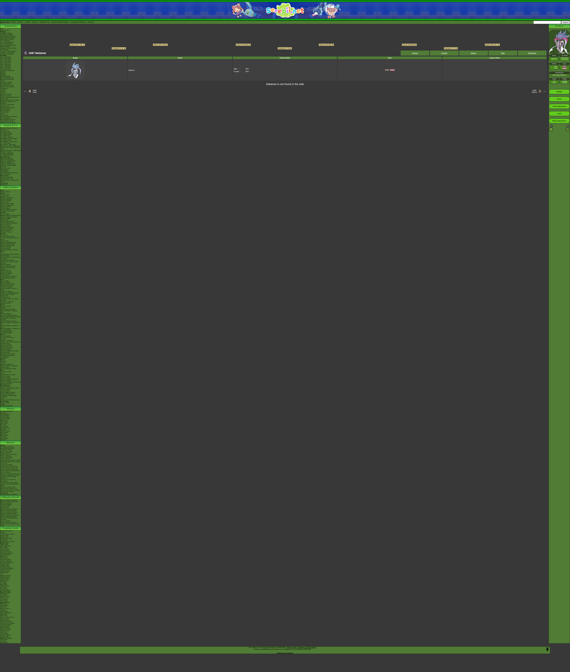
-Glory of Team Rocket (7, 617)
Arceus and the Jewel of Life (9, 467)
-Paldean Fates (5, 571)
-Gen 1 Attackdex (5, 57)
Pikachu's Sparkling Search (8, 516)
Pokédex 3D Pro (5, 297)
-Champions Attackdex (7, 70)
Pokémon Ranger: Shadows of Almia (9, 326)
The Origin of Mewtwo (7, 447)
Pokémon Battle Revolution (8, 321)
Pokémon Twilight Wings (7, 161)
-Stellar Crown (4, 565)
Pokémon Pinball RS (6, 348)
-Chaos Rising (4, 549)
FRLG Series (4, 426)
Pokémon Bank (5, 255)
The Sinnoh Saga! (5, 140)
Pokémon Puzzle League (7, 374)
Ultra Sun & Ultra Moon (7, 236)
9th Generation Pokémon (7, 119)
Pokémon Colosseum (6, 340)
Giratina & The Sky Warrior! (8, 466)
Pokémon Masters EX (7, 205)
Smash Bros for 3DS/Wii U (8, 276)
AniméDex (3, 129)
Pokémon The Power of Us (8, 488)
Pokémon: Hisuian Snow (7, 164)
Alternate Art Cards (6, 538)
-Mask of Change (5, 629)
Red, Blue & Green (6, 371)
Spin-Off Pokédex (5, 76)
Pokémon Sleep (5, 208)
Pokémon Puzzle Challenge (8, 365)
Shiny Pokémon (5, 156)
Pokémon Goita (5, 403)
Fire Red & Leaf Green (7, 337)
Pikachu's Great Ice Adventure (9, 515)
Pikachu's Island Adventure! (8, 512)
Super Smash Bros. (6, 383)
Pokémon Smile (5, 226)
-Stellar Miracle (4, 626)
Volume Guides (5, 419)
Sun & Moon (4, 235)
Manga (10, 408)
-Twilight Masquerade (6, 568)
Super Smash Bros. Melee (8, 368)
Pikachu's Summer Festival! (9, 509)
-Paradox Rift (4, 572)
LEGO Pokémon (5, 109)
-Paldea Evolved (5, 577)
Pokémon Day (4, 106)
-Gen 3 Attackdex (5, 60)
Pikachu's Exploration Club (8, 513)
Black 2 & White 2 (5, 282)
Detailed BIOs (4, 416)
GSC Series (3, 423)
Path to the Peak (5, 168)
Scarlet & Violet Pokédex (60, 22)
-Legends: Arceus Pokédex (8, 48)
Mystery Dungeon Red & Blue (9, 351)
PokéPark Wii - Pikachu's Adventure (8, 318)
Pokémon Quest (5, 248)
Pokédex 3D (4, 296)
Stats (503, 53)
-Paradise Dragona (6, 624)
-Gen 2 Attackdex (5, 58)
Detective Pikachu (5, 247)
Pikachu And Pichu (6, 503)
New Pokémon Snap (6, 229)
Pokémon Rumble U (6, 287)
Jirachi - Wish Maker (6, 457)
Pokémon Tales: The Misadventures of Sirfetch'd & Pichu (9, 180)
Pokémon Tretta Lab (6, 285)
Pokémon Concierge (6, 177)
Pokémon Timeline (6, 94)
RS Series (3, 425)
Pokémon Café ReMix (7, 203)
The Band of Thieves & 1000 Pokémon (9, 262)
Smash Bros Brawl (6, 333)
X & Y (2, 252)
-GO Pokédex (4, 49)
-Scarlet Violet (4, 578)
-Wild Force (3, 632)
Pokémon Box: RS (6, 346)
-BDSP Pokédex (5, 46)
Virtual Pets (3, 397)
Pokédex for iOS (5, 303)
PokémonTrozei (5, 352)
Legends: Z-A (4, 196)
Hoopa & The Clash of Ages (9, 482)
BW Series (3, 434)
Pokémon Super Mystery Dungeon (7, 268)
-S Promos (3, 641)
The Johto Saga (5, 135)
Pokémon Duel (4, 275)
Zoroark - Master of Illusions (9, 469)
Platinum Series (5, 431)
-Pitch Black (4, 547)
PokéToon (3, 167)
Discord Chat (4, 115)
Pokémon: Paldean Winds (8, 165)
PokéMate (3, 358)
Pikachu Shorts (10, 497)
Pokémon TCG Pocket (7, 211)
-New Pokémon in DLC (7, 121)
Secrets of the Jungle (6, 491)
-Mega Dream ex (5, 608)
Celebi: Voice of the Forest (8, 454)
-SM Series (3, 581)
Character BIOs (5, 414)
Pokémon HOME (5, 218)
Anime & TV (10, 125)
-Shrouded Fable (5, 566)
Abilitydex (3, 75)
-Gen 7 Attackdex (5, 66)
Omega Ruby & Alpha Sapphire (9, 254)
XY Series (3, 437)
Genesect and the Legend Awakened (8, 477)
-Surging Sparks (5, 564)
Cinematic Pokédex (6, 82)
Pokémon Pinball (5, 377)
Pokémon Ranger (5, 349)
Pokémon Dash (5, 343)
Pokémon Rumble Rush (7, 244)
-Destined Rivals (5, 559)
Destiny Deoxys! (5, 459)
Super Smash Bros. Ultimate (9, 250)
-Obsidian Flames (5, 575)
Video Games (10, 187)
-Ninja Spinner (4, 605)
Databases (11, 26)
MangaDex (3, 413)
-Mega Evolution (5, 555)
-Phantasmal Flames (6, 553)
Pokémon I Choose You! (7, 487)
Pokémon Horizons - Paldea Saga (10, 150)
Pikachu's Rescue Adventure (9, 501)
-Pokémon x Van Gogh (7, 104)
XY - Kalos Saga (5, 143)
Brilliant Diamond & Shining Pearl (10, 215)
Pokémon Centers (5, 95)
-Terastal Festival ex (6, 621)
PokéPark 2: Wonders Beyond (9, 293)
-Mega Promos (4, 593)
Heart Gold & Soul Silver (7, 309)
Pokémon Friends (5, 200)
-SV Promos (4, 595)
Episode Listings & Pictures (8, 128)
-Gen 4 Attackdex (5, 61)
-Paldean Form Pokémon (7, 122)
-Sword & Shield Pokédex (8, 45)
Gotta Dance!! (4, 507)
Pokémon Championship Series (9, 97)
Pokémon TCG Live (6, 232)
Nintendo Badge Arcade (7, 278)
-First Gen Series (5, 590)
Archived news (4, 30)
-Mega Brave (4, 611)
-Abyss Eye (3, 604)
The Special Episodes (7, 153)
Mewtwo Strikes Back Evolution (10, 490)
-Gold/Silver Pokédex (6, 35)
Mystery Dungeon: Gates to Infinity (8, 289)
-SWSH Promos (5, 596)
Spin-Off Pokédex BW (7, 79)
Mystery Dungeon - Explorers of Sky (10, 323)
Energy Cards (4, 537)
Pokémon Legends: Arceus (8, 217)
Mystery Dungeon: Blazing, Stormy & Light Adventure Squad (10, 315)
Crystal (2, 363)
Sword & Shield (5, 214)
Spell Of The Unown (6, 451)
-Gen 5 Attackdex (5, 63)
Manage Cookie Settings (307, 647)
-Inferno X (3, 610)
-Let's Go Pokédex (6, 43)
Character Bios (4, 131)
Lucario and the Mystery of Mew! (10, 460)
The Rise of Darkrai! (6, 464)
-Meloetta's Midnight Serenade (9, 475)
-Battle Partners (5, 620)
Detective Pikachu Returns (8, 209)
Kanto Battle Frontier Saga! (8, 138)
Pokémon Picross (5, 270)
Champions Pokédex (78, 22)
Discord (35, 22)
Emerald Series (5, 428)
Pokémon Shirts (5, 110)
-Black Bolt (3, 556)
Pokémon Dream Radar (7, 284)
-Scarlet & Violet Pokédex (8, 51)
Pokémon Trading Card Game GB (10, 382)
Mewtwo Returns (5, 453)
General (415, 53)
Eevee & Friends (5, 521)
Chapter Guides (5, 417)
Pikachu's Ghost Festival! (8, 510)
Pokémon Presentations (7, 107)
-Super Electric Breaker (7, 623)
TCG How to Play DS (7, 302)
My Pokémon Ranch (6, 331)
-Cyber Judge (4, 633)
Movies (11, 442)
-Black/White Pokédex (7, 39)
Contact (27, 22)
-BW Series (3, 584)
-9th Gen (2, 90)
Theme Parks (4, 112)
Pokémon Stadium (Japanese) (9, 379)
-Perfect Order (4, 550)
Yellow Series (4, 422)
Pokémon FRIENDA (6, 406)
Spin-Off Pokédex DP (6, 78)
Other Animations (5, 174)
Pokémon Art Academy (7, 260)
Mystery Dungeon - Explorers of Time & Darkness (10, 329)
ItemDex (2, 72)
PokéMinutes (4, 170)
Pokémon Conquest (6, 291)
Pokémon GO (4, 202)
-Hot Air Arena (4, 619)
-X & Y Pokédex (5, 40)
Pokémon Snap (5, 376)
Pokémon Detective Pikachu (9, 494)
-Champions (4, 88)
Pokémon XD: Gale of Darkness (10, 342)
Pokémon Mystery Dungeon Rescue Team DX (8, 223)
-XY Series (3, 583)
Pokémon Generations (7, 159)
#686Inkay (35, 91)
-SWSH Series (4, 580)
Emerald (2, 339)
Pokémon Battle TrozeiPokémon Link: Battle (10, 257)
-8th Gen (2, 91)
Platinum (2, 307)
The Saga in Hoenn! (6, 137)
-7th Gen (2, 93)
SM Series (3, 440)
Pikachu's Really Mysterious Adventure (9, 518)
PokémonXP (4, 98)
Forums (20, 22)
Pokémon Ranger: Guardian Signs (8, 311)
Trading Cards (11, 528)
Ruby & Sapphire (5, 336)
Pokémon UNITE (5, 206)
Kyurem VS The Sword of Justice (10, 473)
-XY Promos (4, 599)
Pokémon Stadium (5, 380)
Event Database (5, 118)
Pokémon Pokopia (5, 199)
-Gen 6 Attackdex (5, 64)
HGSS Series (4, 432)
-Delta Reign (4, 544)
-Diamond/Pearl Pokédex (7, 38)
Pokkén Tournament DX (7, 245)
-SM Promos (4, 598)
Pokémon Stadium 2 (6, 364)
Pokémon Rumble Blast (7, 294)
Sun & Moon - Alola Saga (8, 144)
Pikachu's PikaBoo (6, 504)
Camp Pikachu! (5, 506)
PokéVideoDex (4, 171)
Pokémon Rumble (5, 313)
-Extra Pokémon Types (7, 534)
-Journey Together (5, 561)
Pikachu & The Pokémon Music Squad (10, 524)
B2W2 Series (4, 435)
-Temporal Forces (5, 569)
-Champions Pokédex (6, 54)
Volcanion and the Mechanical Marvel (9, 484)
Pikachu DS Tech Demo (7, 354)
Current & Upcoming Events (9, 116)
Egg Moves (532, 53)
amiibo (2, 398)
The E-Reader (4, 357)
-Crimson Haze (5, 630)
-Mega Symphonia (5, 613)
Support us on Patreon (285, 653)
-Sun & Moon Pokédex (7, 42)
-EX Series (3, 587)
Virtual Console (5, 391)
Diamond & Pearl (5, 306)
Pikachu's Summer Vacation (8, 500)
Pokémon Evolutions (6, 162)
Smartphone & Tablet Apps (8, 395)
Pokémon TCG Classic (7, 541)
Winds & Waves (5, 192)
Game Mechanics (5, 84)
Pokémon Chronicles (6, 152)
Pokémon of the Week (7, 87)
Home (13, 22)
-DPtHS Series (4, 586)
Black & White (4, 281)
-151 (1, 574)
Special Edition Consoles (7, 392)
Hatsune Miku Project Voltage (9, 100)
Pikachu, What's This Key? (8, 522)
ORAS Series (4, 438)
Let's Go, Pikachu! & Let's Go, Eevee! (9, 238)
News (2, 29)
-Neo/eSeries (4, 589)
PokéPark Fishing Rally (7, 355)
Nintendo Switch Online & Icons (10, 400)
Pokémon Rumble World (7, 266)
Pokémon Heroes (5, 456)
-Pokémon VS (4, 636)
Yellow (2, 373)
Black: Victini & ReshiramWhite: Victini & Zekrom (10, 471)
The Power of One (5, 450)
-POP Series (4, 601)
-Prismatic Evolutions (6, 562)
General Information (6, 411)
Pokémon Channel (5, 345)
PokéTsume (3, 184)
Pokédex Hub (44, 22)
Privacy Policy (292, 647)
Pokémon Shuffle (5, 264)
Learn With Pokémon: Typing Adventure (9, 299)
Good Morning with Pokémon (9, 173)
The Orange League (6, 134)
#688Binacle (534, 91)
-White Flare (4, 558)
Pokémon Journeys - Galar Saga (10, 146)
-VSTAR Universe (5, 635)
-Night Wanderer (5, 627)
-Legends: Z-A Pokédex (7, 52)
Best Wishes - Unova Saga (8, 141)
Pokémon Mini (4, 367)
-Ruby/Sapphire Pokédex (7, 36)
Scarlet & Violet (5, 195)
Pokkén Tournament (6, 273)
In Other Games (5, 389)
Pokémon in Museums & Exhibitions (7, 102)
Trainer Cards (4, 535)
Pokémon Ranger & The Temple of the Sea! (10, 462)
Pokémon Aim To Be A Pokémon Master (10, 148)
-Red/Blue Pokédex (6, 33)
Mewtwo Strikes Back (7, 448)
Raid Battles (4, 540)
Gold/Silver (3, 361)
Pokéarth (90, 22)
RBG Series (3, 420)
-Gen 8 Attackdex (5, 67)
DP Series (3, 429)
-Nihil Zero (3, 607)
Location (444, 53)
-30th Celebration (5, 546)
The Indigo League (6, 132)
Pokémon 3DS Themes (7, 394)
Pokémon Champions (6, 197)
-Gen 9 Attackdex (5, 69)
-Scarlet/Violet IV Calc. (7, 85)
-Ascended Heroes (6, 552)
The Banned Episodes (7, 155)
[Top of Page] (547, 649)
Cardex (2, 81)
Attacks (473, 53)
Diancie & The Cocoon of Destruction (8, 480)
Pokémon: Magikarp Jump (8, 242)
